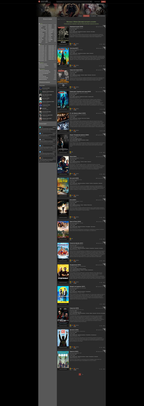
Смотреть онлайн (63, 44)
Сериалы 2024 (51, 47)
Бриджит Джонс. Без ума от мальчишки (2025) (48, 149)
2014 (76, 159)
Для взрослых (41, 29)
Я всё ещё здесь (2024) (45, 161)
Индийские (41, 74)
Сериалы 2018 (51, 56)
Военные (50, 24)
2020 (76, 137)
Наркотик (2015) (74, 351)
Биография (50, 39)
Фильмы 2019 (41, 54)
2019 (76, 180)
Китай (83, 247)
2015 (76, 354)
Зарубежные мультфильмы (44, 70)
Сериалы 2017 (51, 57)
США (74, 30)
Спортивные (41, 36)
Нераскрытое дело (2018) (76, 26)
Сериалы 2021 (51, 51)
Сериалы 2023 (51, 48)
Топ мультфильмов (101, 15)
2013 (75, 72)
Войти (103, 1)
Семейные (50, 35)
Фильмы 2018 (41, 56)
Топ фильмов (86, 15)
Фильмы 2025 (41, 45)
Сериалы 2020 (51, 53)
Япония (80, 138)
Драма (40, 27)
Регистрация (97, 1)
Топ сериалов (93, 15)
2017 (75, 50)
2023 (76, 94)
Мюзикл (49, 33)
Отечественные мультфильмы (44, 71)
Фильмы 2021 (41, 51)
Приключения (41, 35)
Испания (80, 268)
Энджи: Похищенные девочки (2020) (79, 135)
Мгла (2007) (73, 199)
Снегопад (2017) (74, 48)
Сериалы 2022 (51, 50)
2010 (76, 267)
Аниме (40, 42)
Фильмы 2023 (41, 48)
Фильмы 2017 (41, 57)
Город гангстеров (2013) (76, 70)
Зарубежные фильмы (43, 79)
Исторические (51, 29)
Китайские (101, 248)
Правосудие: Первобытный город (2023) (80, 91)
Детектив (40, 26)
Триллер (40, 38)
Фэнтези (50, 38)
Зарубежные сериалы (43, 64)
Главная (80, 15)
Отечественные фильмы (43, 77)
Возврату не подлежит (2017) (77, 286)
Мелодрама (50, 32)
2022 (76, 224)
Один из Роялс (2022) (75, 221)
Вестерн (50, 27)
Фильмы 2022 (41, 50)
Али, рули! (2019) (74, 178)
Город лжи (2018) (74, 308)
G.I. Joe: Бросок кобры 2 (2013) (78, 113)
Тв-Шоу (49, 36)
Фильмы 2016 (41, 59)
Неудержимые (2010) (75, 264)
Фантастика (41, 39)
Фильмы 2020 (41, 53)
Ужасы (49, 40)
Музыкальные (41, 33)
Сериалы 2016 (51, 59)
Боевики (40, 40)
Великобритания (78, 247)
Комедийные (50, 30)
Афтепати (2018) (74, 329)
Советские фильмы (42, 76)
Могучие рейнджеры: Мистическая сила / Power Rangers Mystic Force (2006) (48, 143)
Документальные (42, 24)
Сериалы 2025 (51, 45)
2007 (76, 202)
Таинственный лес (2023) (46, 130)
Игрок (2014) (73, 156)
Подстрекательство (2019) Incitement (48, 155)
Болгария (77, 268)
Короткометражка (42, 30)
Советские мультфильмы (43, 73)
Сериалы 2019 (51, 54)
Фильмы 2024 (41, 47)
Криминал (41, 32)
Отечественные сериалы (43, 65)
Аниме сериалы (42, 66)
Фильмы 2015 (41, 60)
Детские (50, 26)
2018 (76, 29)
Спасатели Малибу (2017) (76, 243)
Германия (77, 138)
